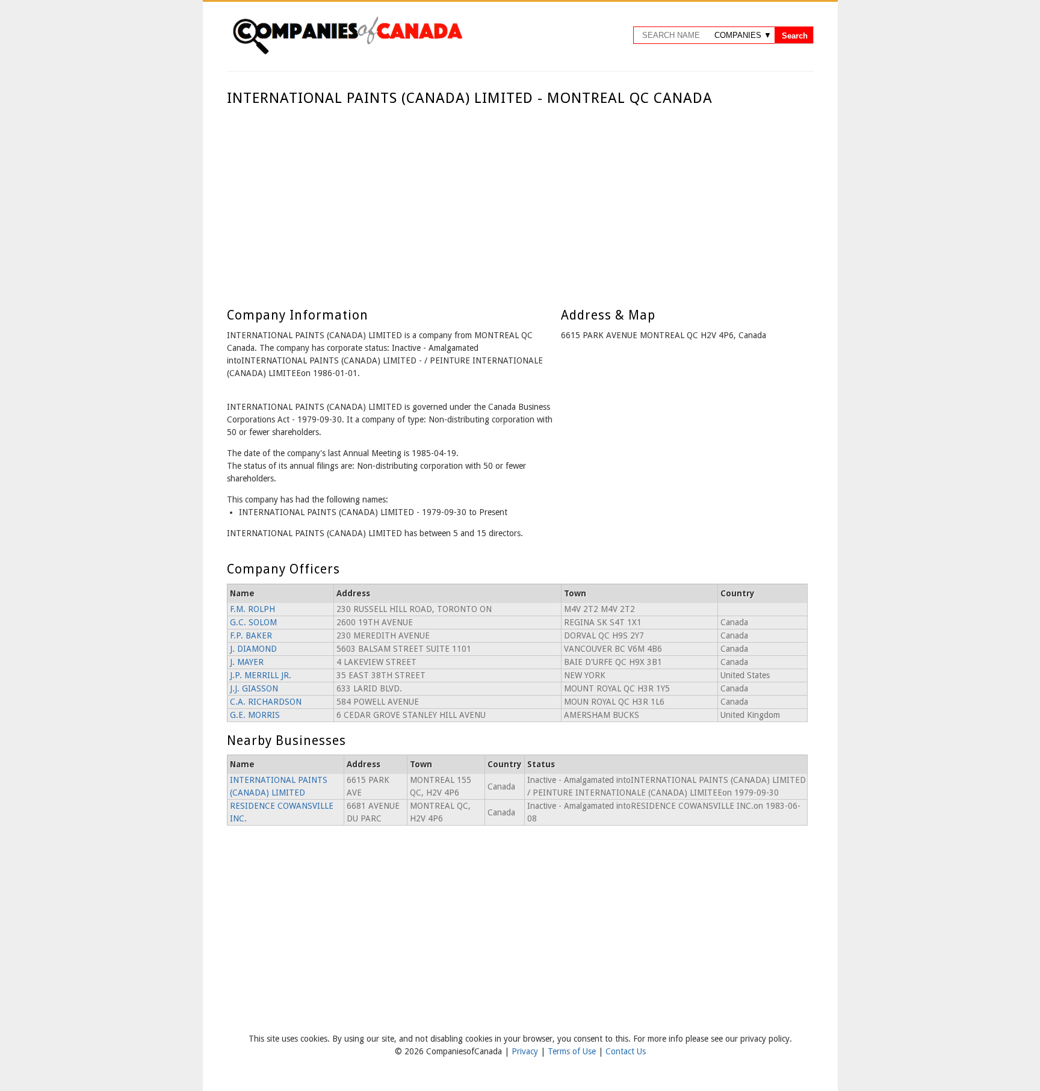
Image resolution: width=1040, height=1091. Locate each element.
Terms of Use (573, 1051)
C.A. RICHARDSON (266, 701)
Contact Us (625, 1051)
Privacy (526, 1051)
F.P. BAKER (251, 635)
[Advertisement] (517, 197)
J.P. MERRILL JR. (260, 675)
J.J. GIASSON (254, 688)
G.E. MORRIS (255, 715)
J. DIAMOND (253, 649)
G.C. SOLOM (253, 622)
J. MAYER (247, 662)
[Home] (347, 52)
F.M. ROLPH (252, 609)
